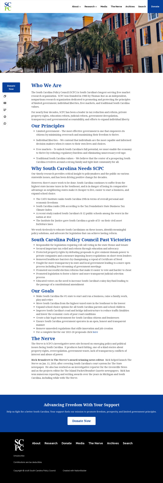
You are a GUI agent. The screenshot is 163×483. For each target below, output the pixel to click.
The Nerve (116, 6)
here (95, 332)
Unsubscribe (18, 456)
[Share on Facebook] (4, 116)
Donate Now (11, 87)
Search (142, 6)
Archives (130, 6)
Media (104, 6)
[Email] (4, 102)
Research (90, 6)
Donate (155, 6)
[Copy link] (4, 96)
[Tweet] (4, 109)
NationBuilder (80, 470)
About (75, 6)
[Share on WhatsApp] (4, 123)
